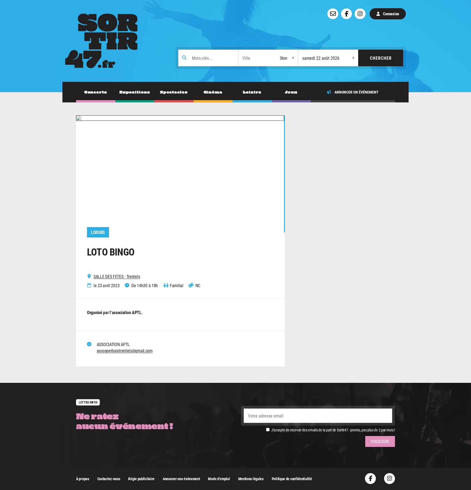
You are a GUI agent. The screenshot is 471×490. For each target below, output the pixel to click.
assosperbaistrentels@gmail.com (125, 350)
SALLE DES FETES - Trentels (116, 276)
